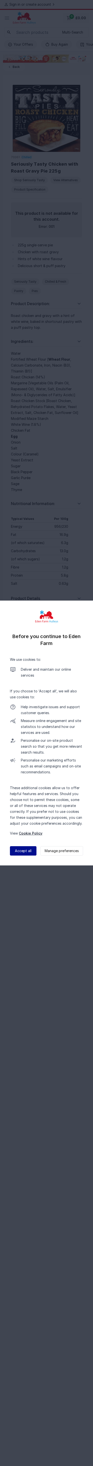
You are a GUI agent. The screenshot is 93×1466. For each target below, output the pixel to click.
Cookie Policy (30, 833)
